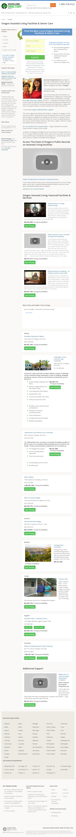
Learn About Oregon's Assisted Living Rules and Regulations (8, 57)
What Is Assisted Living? (35, 791)
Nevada (35, 744)
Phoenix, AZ (8, 773)
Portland (5, 43)
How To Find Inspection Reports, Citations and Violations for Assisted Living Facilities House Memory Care (38, 809)
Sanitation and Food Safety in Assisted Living (8, 77)
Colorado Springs (66, 766)
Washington (64, 744)
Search (53, 5)
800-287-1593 (28, 291)
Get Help (65, 793)
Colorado (7, 740)
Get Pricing (29, 226)
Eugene (5, 36)
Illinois (20, 727)
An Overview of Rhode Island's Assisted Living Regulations (13, 802)
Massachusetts (23, 754)
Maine (20, 747)
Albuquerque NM (9, 766)
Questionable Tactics (7, 140)
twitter (71, 13)
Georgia (6, 754)
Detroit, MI (36, 773)
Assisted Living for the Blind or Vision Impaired (13, 797)
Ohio (48, 734)
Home (3, 19)
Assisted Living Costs (21, 13)
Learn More (28, 313)
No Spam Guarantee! (5, 149)
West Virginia (64, 747)
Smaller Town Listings (9, 50)
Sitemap (53, 796)
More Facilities (39, 627)
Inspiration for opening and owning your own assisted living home (37, 796)
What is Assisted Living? (8, 13)
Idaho (20, 724)
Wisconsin (64, 750)
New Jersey (36, 750)
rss (74, 13)
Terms (65, 796)
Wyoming (63, 754)
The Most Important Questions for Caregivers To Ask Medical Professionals (13, 791)
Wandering (54, 816)
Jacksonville (64, 769)
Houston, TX (36, 766)
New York (49, 724)
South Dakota (51, 754)
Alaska (6, 727)
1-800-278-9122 (67, 4)
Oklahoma (50, 737)
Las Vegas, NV (22, 766)
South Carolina (51, 750)
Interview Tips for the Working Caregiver (13, 807)
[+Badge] (45, 321)
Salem (5, 46)
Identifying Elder (56, 812)
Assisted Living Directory (11, 6)
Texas (62, 727)
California (7, 737)
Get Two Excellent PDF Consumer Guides (35, 126)
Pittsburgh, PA (51, 773)
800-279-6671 (28, 530)
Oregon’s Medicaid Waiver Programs (42, 110)
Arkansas (7, 734)
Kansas (20, 737)
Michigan (35, 724)
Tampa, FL (21, 773)
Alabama (7, 724)
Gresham (5, 40)
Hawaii (6, 757)
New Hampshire (37, 747)
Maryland (21, 750)
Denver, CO (36, 769)
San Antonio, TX (23, 769)
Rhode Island (50, 747)
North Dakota (51, 730)
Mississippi (36, 730)
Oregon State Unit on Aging (33, 100)
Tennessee (64, 724)
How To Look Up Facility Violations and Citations (8, 73)
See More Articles (9, 811)
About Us (54, 793)
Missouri (35, 734)
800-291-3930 (58, 562)
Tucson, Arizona (9, 769)
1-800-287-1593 (29, 485)
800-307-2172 (28, 259)
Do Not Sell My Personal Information (56, 801)
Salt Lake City (51, 766)
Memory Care (47, 13)
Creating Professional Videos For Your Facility (37, 802)
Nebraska (35, 740)
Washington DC (65, 740)
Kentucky (21, 740)
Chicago (49, 769)
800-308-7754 (53, 382)
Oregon (49, 740)
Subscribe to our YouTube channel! (33, 189)
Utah (62, 730)
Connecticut (7, 744)
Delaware (7, 747)
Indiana (20, 730)
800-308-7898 (28, 222)
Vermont (63, 734)
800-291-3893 (53, 449)
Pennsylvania (50, 744)
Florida (6, 750)
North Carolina (51, 727)
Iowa (19, 734)
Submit (35, 57)
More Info (28, 627)
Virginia (63, 737)
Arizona (6, 730)
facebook (69, 13)
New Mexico (36, 754)
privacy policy (37, 65)
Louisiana (21, 744)
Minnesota (36, 727)
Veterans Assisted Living (35, 13)
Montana (35, 737)
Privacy (65, 790)
